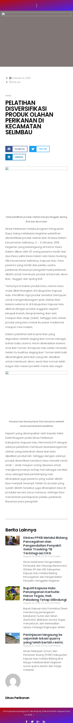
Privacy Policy (42, 715)
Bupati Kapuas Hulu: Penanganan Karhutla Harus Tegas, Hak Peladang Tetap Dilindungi (45, 594)
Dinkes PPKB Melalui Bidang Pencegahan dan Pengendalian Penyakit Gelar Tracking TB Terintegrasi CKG (45, 545)
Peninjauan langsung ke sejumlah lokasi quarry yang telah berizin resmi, (43, 638)
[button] (16, 149)
